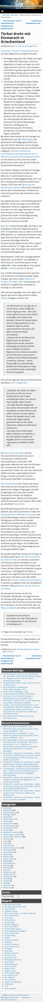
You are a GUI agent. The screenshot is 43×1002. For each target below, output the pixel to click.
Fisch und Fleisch (11, 926)
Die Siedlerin (10, 977)
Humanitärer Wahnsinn (12, 837)
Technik (6, 879)
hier (21, 639)
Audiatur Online (11, 911)
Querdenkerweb (11, 964)
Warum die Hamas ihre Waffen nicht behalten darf (19, 794)
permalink (9, 651)
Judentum (7, 845)
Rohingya (7, 865)
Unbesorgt (9, 984)
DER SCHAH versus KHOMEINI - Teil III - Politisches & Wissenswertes (18, 734)
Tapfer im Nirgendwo (13, 982)
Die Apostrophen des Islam (15, 907)
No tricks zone (10, 955)
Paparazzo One (11, 957)
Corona (6, 821)
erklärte (7, 226)
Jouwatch (8, 942)
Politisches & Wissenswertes (18, 995)
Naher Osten (8, 859)
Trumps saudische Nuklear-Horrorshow (19, 694)
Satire (5, 870)
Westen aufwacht (8, 608)
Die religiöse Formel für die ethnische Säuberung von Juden (18, 679)
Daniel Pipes (9, 922)
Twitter (30, 632)
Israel (5, 843)
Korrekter (8, 949)
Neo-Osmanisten (8, 483)
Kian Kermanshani (12, 946)
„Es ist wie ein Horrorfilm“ (16, 799)
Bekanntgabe (27, 139)
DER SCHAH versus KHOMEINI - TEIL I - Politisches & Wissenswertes (18, 727)
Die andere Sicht (11, 975)
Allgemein (7, 810)
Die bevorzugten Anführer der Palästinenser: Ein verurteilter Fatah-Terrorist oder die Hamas (22, 675)
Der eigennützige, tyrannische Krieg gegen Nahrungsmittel (20, 773)
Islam (5, 841)
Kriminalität (8, 852)
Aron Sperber (10, 909)
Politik (5, 861)
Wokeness (7, 887)
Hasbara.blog (10, 935)
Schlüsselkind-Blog (12, 973)
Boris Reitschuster (12, 915)
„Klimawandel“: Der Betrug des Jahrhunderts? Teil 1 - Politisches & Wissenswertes (21, 770)
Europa (6, 830)
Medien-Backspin (11, 953)
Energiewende (9, 828)
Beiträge (14, 15)
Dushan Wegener (11, 924)
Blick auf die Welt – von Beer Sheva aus (20, 913)
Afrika (5, 808)
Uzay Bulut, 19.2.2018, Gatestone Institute (19, 51)
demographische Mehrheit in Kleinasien (19, 514)
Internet (6, 839)
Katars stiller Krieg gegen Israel (15, 692)
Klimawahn (7, 850)
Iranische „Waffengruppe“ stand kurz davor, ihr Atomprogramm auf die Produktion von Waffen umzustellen (22, 757)
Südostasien (8, 876)
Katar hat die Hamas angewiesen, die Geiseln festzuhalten (19, 780)
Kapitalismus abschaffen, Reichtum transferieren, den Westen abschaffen (20, 748)
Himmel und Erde (12, 940)
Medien (6, 854)
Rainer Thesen (10, 966)
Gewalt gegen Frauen (11, 834)
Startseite (6, 15)
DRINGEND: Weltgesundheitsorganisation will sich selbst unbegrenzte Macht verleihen (21, 765)
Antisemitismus (9, 812)
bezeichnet (19, 504)
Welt (5, 883)
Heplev (7, 937)
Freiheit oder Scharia (13, 929)
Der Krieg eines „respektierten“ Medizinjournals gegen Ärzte (15, 688)
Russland (7, 867)
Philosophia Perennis (13, 960)
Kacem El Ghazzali (12, 944)
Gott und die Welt (12, 933)
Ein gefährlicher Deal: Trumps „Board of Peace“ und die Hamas (22, 684)
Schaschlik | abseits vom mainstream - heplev (21, 753)
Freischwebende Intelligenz (16, 931)
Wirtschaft (7, 885)
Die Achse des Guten (13, 904)
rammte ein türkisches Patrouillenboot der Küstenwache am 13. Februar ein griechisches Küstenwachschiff (20, 154)
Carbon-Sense (10, 920)
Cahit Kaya (9, 918)
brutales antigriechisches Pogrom (26, 580)
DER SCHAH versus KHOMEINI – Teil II (20, 730)
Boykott (6, 817)
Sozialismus (8, 874)
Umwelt (6, 881)
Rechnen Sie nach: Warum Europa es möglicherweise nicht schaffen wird (18, 697)
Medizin (6, 856)
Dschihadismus (9, 826)
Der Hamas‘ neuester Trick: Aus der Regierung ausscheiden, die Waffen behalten (21, 701)
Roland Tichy (10, 968)
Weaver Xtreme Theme (11, 997)
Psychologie (8, 863)
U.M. (6, 986)
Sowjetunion (8, 872)
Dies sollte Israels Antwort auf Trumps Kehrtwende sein (18, 717)
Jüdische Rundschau (11, 848)
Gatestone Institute (31, 649)
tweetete (13, 268)
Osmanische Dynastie (14, 453)
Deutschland (8, 823)
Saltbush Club (10, 971)
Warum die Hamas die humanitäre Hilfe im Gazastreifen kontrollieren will (21, 787)
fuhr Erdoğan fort (19, 382)
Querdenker (9, 962)
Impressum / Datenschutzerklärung (15, 998)
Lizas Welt (9, 951)
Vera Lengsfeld (10, 988)
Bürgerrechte (8, 819)
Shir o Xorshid (10, 979)
